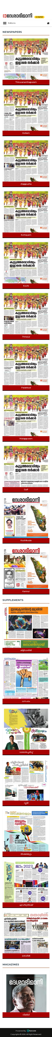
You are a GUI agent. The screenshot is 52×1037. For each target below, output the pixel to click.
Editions (11, 23)
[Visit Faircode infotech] (31, 1031)
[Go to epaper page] (48, 23)
